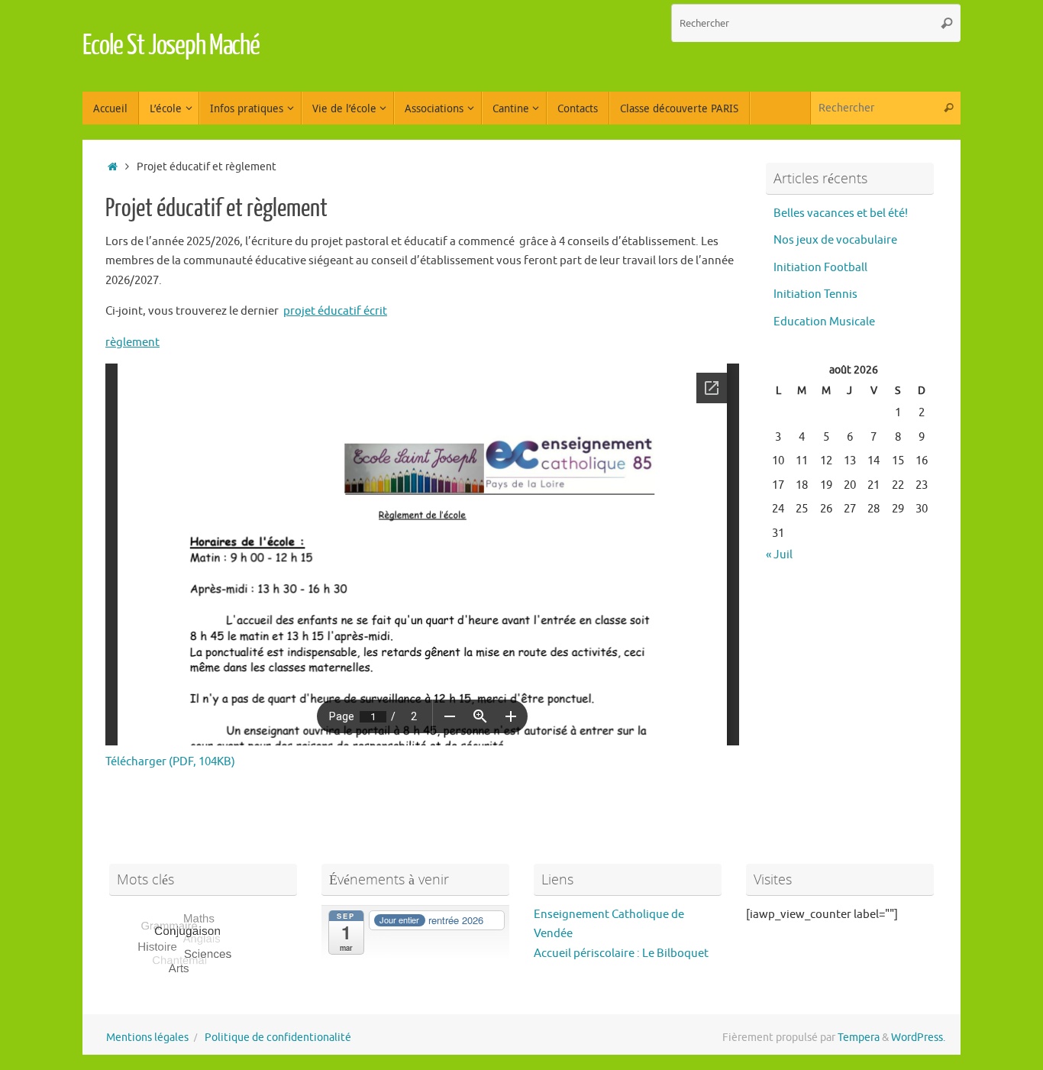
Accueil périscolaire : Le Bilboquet (621, 953)
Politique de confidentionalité (278, 1037)
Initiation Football (820, 267)
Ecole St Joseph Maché (171, 46)
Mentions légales (147, 1037)
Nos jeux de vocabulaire (835, 240)
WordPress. (918, 1037)
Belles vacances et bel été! (840, 213)
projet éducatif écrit (335, 311)
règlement (132, 342)
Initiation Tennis (815, 294)
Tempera (859, 1037)
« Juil (779, 555)
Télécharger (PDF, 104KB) (170, 762)
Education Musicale (824, 322)
